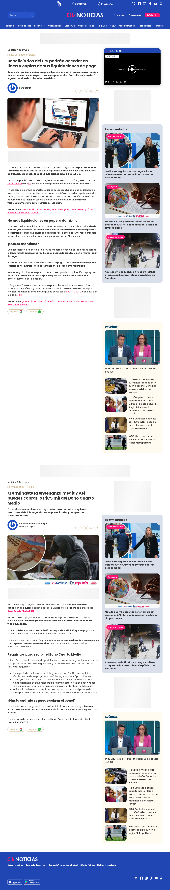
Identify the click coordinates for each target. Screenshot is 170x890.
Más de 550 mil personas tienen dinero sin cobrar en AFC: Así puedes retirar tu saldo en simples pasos (131, 224)
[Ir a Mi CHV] (59, 3)
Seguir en (14, 311)
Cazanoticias (54, 26)
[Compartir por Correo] (97, 91)
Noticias (11, 49)
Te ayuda (102, 26)
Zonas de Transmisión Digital (63, 865)
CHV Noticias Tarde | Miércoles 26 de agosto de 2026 (131, 370)
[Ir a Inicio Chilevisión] (105, 3)
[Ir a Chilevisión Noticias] (85, 15)
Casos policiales (86, 26)
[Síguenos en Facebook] (139, 3)
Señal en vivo (152, 15)
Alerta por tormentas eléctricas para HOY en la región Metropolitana (143, 439)
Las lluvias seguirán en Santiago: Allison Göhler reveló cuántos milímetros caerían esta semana (129, 174)
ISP (29, 183)
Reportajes (39, 26)
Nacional (9, 26)
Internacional (24, 26)
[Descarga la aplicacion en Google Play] (14, 882)
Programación (135, 15)
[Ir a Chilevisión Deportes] (79, 3)
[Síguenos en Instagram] (144, 3)
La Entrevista (145, 26)
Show (112, 26)
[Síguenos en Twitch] (161, 3)
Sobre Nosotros (15, 865)
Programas (118, 15)
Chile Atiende (14, 183)
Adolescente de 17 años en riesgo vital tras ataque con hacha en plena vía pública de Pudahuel (130, 275)
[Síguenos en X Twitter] (133, 3)
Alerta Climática (127, 26)
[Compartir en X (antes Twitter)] (86, 91)
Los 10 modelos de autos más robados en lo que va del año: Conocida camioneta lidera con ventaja (143, 386)
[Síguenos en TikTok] (150, 3)
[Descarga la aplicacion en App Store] (32, 882)
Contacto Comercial (36, 865)
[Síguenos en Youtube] (155, 3)
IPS (20, 294)
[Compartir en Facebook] (75, 91)
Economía (70, 26)
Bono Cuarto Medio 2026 (20, 611)
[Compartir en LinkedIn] (91, 91)
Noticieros (160, 26)
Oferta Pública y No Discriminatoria (98, 865)
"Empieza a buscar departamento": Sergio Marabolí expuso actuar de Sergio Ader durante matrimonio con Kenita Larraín (143, 405)
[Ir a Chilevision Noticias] (85, 859)
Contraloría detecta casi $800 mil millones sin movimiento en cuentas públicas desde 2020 (142, 423)
